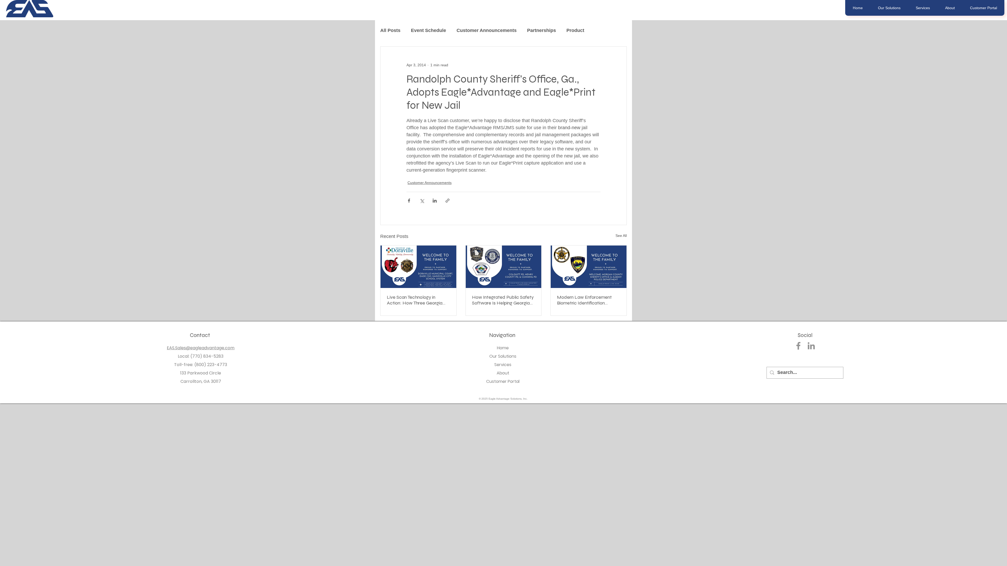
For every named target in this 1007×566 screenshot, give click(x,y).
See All (621, 235)
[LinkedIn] (811, 346)
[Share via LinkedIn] (434, 200)
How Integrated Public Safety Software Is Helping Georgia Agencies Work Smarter (503, 300)
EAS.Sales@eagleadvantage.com (200, 348)
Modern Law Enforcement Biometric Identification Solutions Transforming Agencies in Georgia (584, 300)
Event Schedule (428, 30)
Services (502, 365)
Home (503, 348)
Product (575, 30)
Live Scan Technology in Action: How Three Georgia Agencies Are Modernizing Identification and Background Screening (418, 300)
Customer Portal (502, 381)
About (503, 373)
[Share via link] (447, 200)
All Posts (390, 30)
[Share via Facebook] (408, 200)
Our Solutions (502, 356)
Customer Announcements (487, 30)
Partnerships (541, 30)
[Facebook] (798, 346)
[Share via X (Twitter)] (421, 200)
